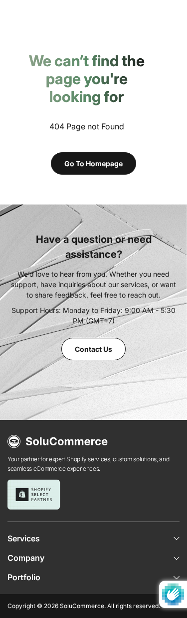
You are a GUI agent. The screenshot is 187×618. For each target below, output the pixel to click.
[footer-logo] (57, 441)
